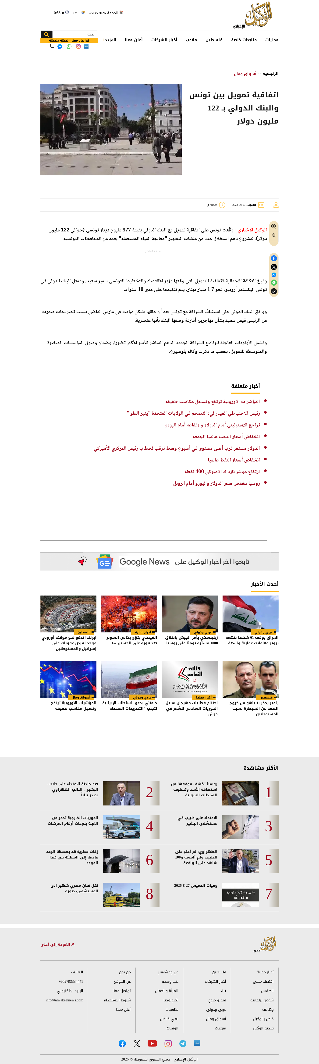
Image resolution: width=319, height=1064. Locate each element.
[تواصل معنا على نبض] (86, 46)
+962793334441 (71, 981)
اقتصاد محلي (263, 981)
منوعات (220, 1028)
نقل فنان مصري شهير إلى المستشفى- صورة (74, 888)
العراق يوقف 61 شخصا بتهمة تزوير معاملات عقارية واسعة (252, 641)
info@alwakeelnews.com (64, 1000)
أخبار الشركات (164, 39)
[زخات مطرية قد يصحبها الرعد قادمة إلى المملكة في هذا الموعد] (121, 861)
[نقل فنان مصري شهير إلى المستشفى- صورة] (121, 895)
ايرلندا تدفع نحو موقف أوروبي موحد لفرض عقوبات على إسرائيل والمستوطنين (69, 643)
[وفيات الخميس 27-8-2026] (240, 895)
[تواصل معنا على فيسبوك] (59, 46)
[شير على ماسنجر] (274, 275)
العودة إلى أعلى (55, 944)
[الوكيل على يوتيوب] (152, 1043)
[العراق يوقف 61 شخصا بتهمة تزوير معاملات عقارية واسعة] (251, 614)
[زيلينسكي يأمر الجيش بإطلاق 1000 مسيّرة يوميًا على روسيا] (190, 614)
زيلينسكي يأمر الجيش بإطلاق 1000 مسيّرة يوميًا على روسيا (191, 641)
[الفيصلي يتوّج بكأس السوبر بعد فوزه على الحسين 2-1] (129, 614)
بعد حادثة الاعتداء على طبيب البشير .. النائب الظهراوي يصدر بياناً (72, 789)
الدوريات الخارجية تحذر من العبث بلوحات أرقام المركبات (73, 820)
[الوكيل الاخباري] (265, 944)
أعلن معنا (134, 39)
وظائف (268, 1009)
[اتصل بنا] (52, 46)
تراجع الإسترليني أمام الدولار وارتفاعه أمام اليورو (212, 425)
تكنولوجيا (170, 1000)
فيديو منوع (217, 1000)
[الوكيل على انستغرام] (168, 1043)
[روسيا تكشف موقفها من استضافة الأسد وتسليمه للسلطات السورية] (240, 793)
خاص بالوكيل (263, 1018)
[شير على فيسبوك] (274, 258)
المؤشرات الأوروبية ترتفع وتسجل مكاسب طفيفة (212, 401)
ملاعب (191, 39)
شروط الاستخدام (117, 1000)
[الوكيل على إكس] (136, 1043)
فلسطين (214, 39)
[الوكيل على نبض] (197, 1043)
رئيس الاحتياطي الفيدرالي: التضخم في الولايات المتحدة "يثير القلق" (193, 413)
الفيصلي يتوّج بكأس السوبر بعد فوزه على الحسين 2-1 (131, 641)
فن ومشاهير (168, 972)
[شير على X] (274, 267)
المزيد (110, 40)
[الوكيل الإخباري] (254, 15)
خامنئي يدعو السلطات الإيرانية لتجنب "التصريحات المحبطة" (129, 706)
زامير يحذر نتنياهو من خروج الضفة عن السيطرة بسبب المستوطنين (254, 708)
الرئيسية (271, 73)
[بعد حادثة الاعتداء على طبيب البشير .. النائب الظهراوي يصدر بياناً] (121, 793)
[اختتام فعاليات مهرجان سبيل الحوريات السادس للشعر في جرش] (190, 679)
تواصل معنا (122, 990)
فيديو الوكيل (263, 1028)
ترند (223, 990)
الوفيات (172, 1028)
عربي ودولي (264, 632)
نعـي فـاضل (169, 1018)
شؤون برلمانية (262, 1000)
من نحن (125, 972)
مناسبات (172, 1009)
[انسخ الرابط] (274, 291)
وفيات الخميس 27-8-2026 (195, 885)
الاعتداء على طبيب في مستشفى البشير (197, 820)
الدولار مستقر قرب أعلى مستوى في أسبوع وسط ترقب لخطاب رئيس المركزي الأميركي (177, 448)
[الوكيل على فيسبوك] (122, 1043)
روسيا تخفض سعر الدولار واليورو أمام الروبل (216, 483)
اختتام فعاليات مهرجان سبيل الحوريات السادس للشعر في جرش (192, 708)
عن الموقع (122, 981)
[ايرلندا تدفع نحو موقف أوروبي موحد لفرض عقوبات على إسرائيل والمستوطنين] (68, 614)
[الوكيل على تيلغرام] (182, 1043)
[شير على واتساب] (274, 283)
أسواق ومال (245, 74)
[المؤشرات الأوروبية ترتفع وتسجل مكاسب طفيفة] (68, 679)
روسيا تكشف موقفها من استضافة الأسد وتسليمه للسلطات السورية (194, 789)
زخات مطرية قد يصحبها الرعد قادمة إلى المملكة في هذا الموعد (72, 857)
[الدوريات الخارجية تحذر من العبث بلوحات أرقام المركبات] (121, 827)
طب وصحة (170, 981)
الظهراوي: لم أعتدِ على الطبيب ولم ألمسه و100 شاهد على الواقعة (196, 857)
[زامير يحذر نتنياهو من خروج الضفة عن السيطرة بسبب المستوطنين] (251, 679)
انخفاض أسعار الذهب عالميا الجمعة (226, 437)
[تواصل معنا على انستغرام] (78, 46)
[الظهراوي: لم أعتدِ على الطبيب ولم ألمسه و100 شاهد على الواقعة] (240, 861)
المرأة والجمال (166, 990)
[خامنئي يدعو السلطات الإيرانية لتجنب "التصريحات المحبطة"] (129, 679)
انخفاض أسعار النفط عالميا (234, 460)
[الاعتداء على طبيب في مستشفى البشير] (240, 827)
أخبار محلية (143, 632)
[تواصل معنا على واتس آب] (69, 46)
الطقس (267, 990)
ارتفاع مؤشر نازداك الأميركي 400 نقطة (222, 472)
